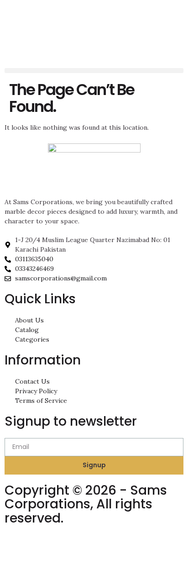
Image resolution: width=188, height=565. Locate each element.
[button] (94, 70)
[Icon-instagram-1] (16, 546)
